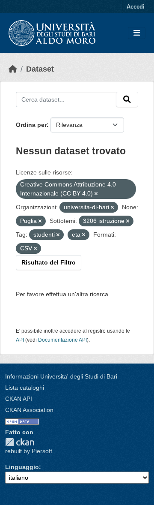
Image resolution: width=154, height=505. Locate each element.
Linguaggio (22, 466)
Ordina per (31, 124)
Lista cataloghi (24, 387)
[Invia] (127, 99)
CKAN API (18, 398)
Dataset (40, 69)
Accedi (136, 6)
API (20, 340)
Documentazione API (62, 340)
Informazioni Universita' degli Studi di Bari (61, 376)
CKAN (19, 442)
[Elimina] (96, 193)
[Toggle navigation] (136, 33)
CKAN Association (29, 409)
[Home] (13, 69)
